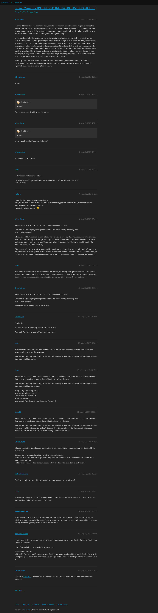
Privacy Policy (62, 604)
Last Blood (27, 577)
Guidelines (36, 604)
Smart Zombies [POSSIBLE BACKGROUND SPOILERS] (56, 8)
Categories (25, 604)
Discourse (27, 610)
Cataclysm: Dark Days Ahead (12, 2)
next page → (20, 590)
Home (17, 604)
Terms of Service (48, 604)
